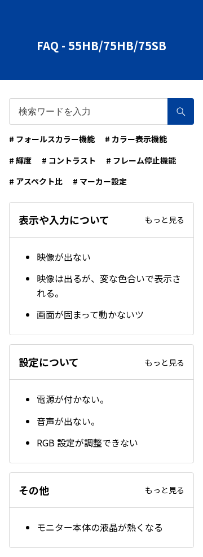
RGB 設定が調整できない (87, 442)
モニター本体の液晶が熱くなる (100, 527)
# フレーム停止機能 (141, 160)
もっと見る (164, 219)
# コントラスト (69, 160)
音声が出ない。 (68, 421)
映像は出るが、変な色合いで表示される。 (109, 285)
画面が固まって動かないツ (90, 314)
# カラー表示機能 (136, 138)
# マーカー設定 (100, 181)
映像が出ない (64, 257)
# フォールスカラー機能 (52, 138)
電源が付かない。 (73, 399)
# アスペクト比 (36, 181)
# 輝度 (20, 160)
